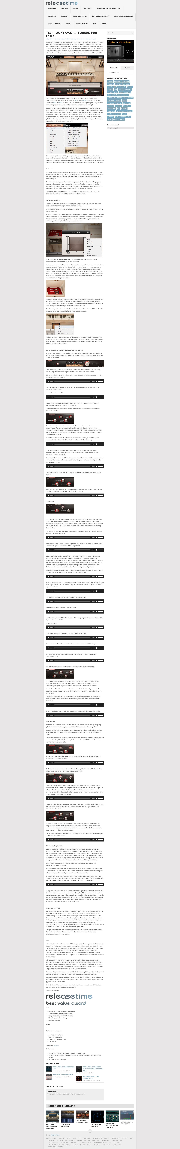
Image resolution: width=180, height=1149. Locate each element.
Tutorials (52, 16)
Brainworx (126, 81)
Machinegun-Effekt (100, 1142)
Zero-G (115, 119)
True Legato (106, 1145)
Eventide (129, 87)
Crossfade (86, 1138)
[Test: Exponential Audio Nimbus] (127, 1115)
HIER (54, 102)
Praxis (75, 8)
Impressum (105, 1140)
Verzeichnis (117, 1145)
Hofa (119, 89)
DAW (94, 24)
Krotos (116, 92)
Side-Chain (77, 1145)
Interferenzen (117, 1140)
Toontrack (56, 1045)
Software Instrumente (123, 16)
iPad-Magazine (53, 1142)
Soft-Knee (86, 1145)
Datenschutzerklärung (101, 1138)
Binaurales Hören (64, 1138)
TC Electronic (120, 111)
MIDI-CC (112, 1142)
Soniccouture (111, 103)
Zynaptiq (121, 119)
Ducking (51, 1140)
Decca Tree (116, 1138)
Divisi (132, 1138)
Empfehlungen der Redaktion (108, 8)
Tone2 (124, 114)
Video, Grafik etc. (79, 16)
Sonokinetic (126, 103)
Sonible (124, 100)
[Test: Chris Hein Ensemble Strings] (82, 1115)
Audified (110, 81)
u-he (116, 116)
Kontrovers (87, 8)
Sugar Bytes (111, 111)
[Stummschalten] (97, 381)
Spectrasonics (112, 108)
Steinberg (124, 108)
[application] (75, 381)
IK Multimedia (127, 89)
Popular (127, 68)
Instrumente (58, 39)
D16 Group (126, 84)
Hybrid (103, 24)
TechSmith (129, 111)
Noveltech (126, 95)
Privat (119, 1142)
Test (76, 100)
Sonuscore (111, 106)
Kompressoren (86, 1142)
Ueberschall (123, 116)
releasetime (55, 1135)
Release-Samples (54, 1145)
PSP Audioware (128, 97)
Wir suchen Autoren (55, 1147)
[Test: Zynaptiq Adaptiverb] (97, 1117)
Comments (114, 68)
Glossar (64, 16)
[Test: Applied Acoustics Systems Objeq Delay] (112, 1116)
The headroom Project (114, 114)
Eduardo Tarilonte (120, 87)
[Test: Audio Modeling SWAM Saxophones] (52, 1117)
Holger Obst (49, 39)
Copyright (77, 1138)
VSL (129, 116)
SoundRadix (126, 106)
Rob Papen (111, 100)
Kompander (74, 1142)
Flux (115, 89)
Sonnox (119, 103)
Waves (109, 119)
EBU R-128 (60, 1140)
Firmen (79, 1140)
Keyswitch (64, 1142)
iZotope (110, 92)
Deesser (124, 1138)
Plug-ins (64, 8)
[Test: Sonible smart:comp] (67, 1117)
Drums (68, 24)
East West (110, 87)
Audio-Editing (82, 24)
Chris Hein (118, 84)
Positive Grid (111, 97)
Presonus (119, 97)
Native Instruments (125, 92)
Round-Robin (66, 1145)
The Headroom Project (100, 16)
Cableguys (111, 84)
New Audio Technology (114, 95)
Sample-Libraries (54, 24)
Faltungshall (70, 1140)
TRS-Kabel (96, 1145)
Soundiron (119, 106)
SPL (118, 108)
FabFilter (110, 89)
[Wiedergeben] (48, 381)
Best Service (117, 81)
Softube (118, 100)
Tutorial (84, 100)
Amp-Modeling (51, 1138)
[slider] (100, 381)
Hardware (52, 8)
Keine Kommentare (91, 39)
